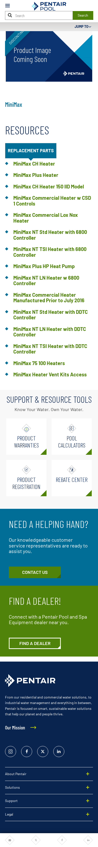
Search (83, 15)
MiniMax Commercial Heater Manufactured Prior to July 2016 (48, 298)
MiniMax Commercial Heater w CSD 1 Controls (52, 201)
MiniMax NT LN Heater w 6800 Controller (46, 280)
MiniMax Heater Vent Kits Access (50, 374)
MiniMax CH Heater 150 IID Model (48, 186)
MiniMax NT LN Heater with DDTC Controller (49, 332)
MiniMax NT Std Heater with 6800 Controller (50, 235)
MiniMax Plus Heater (35, 175)
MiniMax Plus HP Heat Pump (44, 266)
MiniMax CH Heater (34, 164)
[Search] (10, 15)
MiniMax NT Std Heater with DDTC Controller (50, 315)
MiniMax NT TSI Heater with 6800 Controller (49, 252)
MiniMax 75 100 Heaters (39, 363)
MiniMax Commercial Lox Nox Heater (45, 218)
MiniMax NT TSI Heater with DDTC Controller (50, 349)
